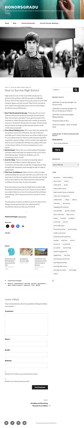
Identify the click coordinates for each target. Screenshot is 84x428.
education (56, 203)
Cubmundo (22, 217)
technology (72, 270)
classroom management (61, 196)
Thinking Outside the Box (60, 121)
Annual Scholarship (28, 23)
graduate (42, 283)
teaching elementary (60, 262)
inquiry (55, 218)
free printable (57, 211)
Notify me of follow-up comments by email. (21, 374)
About (7, 23)
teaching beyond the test (61, 259)
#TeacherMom (68, 177)
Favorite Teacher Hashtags (49, 23)
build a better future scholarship (63, 192)
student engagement (60, 251)
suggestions (57, 255)
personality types (59, 225)
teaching (67, 255)
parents (65, 222)
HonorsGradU (21, 7)
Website (8, 361)
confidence (19, 283)
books (10, 283)
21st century (57, 181)
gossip (34, 283)
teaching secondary (59, 270)
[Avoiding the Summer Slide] (26, 252)
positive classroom (59, 233)
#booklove (56, 177)
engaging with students (61, 207)
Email (7, 350)
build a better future (59, 188)
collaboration (57, 199)
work (38, 285)
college (67, 199)
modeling (71, 218)
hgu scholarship (58, 214)
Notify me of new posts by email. (17, 381)
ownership (56, 222)
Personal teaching (59, 229)
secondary (56, 248)
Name (8, 339)
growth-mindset (70, 211)
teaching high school (60, 266)
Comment (9, 311)
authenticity (57, 185)
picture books (72, 229)
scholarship (66, 244)
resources (56, 244)
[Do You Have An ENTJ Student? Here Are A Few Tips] (11, 252)
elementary (66, 203)
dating (27, 283)
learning (63, 218)
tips (33, 285)
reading (55, 240)
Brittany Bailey (24, 87)
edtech (74, 199)
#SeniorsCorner (15, 280)
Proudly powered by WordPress (46, 423)
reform (72, 240)
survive (27, 285)
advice (66, 181)
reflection (64, 240)
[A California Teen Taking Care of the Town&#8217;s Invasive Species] (41, 252)
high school (17, 285)
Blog (14, 23)
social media (67, 248)
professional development (61, 236)
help (9, 285)
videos (55, 274)
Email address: (57, 139)
